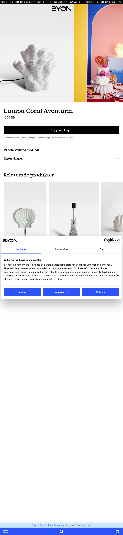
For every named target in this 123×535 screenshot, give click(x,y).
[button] (61, 150)
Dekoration (46, 525)
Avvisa (22, 292)
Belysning (59, 525)
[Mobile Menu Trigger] (5, 531)
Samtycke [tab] (21, 249)
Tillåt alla (100, 292)
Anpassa (59, 292)
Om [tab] (102, 249)
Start (35, 525)
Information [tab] (61, 249)
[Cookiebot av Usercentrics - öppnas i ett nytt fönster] (106, 240)
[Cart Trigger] (117, 531)
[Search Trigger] (61, 531)
